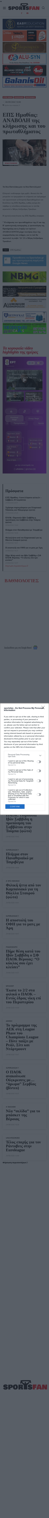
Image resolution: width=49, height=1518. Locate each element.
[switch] (39, 761)
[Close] (43, 708)
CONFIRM (15, 807)
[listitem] (24, 755)
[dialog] (24, 759)
